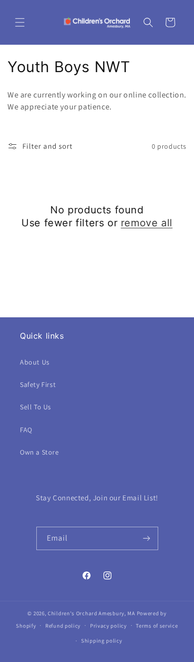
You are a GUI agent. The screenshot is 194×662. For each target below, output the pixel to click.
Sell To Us (35, 406)
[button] (20, 22)
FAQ (26, 429)
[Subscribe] (147, 538)
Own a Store (39, 452)
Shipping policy (101, 640)
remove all (147, 223)
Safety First (38, 384)
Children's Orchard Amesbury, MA (91, 613)
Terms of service (157, 625)
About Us (35, 362)
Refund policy (63, 625)
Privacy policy (108, 625)
